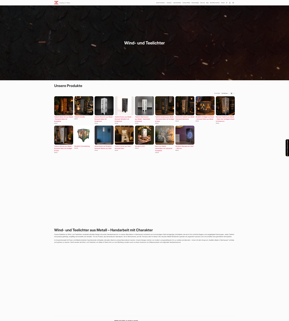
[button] (225, 93)
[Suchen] (226, 2)
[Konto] (230, 2)
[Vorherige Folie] (56, 105)
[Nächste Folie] (71, 105)
